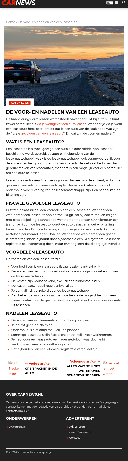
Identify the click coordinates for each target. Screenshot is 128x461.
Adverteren (77, 426)
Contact (74, 437)
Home (10, 22)
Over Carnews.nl (80, 432)
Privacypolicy (42, 452)
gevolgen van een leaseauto (42, 133)
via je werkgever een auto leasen (61, 124)
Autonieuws (20, 102)
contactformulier (17, 411)
